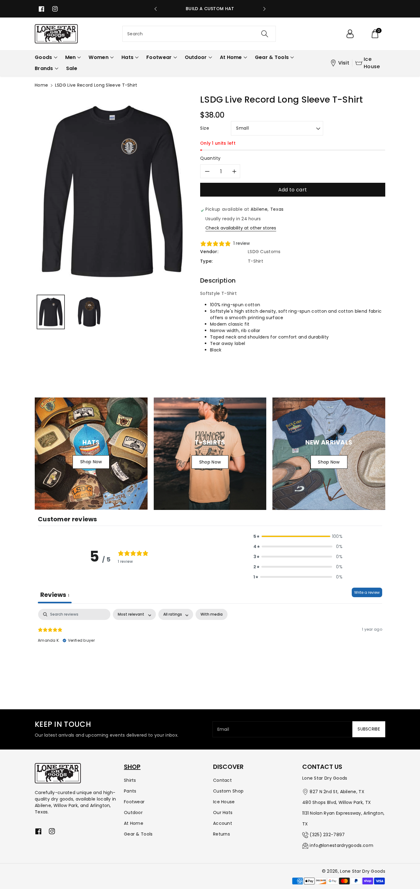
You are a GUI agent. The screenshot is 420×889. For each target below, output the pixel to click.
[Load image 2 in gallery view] (89, 312)
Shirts (130, 780)
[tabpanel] (210, 648)
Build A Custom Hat (210, 9)
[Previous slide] (156, 9)
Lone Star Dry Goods (362, 871)
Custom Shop (228, 791)
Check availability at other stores (240, 228)
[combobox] (199, 33)
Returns (221, 834)
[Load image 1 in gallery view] (50, 312)
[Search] (264, 33)
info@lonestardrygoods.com (341, 845)
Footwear (134, 802)
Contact (222, 780)
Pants (130, 791)
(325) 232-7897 (327, 835)
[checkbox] (212, 614)
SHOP (132, 766)
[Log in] (350, 34)
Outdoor (133, 812)
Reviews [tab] (54, 594)
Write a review (367, 592)
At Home (133, 823)
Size (204, 128)
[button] (375, 34)
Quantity (210, 158)
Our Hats (222, 812)
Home (41, 85)
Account (222, 823)
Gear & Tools (138, 834)
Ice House (372, 63)
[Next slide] (264, 9)
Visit (344, 62)
